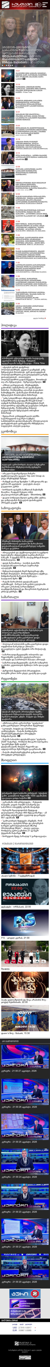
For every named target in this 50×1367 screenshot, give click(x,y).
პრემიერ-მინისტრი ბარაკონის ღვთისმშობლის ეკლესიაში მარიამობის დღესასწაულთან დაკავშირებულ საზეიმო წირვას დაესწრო (23, 545)
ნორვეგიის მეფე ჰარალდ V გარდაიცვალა (24, 836)
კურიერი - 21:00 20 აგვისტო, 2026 (19, 1282)
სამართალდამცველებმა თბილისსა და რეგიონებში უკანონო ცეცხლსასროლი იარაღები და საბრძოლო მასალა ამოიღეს (23, 657)
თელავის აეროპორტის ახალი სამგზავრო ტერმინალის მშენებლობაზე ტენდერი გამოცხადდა (23, 467)
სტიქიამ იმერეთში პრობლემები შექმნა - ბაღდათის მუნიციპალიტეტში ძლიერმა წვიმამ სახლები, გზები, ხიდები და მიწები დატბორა (23, 715)
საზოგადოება (11, 508)
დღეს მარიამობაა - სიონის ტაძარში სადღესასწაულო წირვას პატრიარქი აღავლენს (20, 565)
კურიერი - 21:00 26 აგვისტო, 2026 (19, 1107)
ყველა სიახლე (39, 318)
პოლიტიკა (9, 325)
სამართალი (10, 597)
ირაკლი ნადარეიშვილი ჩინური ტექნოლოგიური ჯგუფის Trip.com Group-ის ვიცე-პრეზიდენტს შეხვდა (23, 476)
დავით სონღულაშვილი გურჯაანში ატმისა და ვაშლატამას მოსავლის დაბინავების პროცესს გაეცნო (23, 500)
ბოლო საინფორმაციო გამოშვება (27, 1304)
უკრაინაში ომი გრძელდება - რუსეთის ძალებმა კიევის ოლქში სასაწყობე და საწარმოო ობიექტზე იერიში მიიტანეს (21, 804)
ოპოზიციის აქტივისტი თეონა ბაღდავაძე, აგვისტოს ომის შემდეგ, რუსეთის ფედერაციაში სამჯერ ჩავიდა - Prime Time (23, 360)
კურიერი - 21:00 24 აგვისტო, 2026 (19, 1177)
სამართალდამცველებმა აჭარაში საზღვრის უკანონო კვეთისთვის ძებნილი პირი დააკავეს (24, 664)
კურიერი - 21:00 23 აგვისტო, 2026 (19, 1212)
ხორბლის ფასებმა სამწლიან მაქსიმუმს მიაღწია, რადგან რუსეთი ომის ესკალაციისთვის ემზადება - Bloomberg (22, 492)
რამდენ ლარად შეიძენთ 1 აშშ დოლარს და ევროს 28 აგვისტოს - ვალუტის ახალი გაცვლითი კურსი (24, 484)
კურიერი (5, 1075)
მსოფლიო (9, 760)
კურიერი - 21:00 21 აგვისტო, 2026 (19, 1247)
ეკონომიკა (9, 431)
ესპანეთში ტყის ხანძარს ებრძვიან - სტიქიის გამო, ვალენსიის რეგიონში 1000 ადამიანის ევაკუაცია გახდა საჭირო (24, 795)
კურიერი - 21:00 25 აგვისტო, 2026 (19, 1142)
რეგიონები (9, 678)
